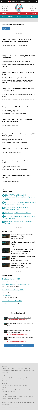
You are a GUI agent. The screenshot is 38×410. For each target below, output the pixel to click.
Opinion (33, 377)
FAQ (8, 391)
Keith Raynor (28, 48)
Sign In (33, 6)
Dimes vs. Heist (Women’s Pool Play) (23, 257)
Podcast (4, 50)
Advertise (8, 368)
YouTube (4, 396)
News (3, 16)
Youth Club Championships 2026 (13, 290)
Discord (5, 8)
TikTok (30, 396)
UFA (11, 385)
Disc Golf (5, 10)
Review (31, 378)
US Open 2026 (6, 295)
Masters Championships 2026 (12, 301)
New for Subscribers (12, 389)
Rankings (10, 16)
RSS (18, 398)
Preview (13, 378)
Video (3, 380)
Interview (20, 377)
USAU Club (12, 281)
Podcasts (18, 16)
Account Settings (28, 389)
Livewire (8, 380)
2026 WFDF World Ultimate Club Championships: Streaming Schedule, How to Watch (20, 197)
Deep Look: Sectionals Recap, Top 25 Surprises (16, 176)
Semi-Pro (4, 13)
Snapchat (4, 398)
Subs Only (33, 16)
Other (3, 378)
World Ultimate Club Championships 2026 (16, 284)
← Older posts (5, 189)
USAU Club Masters (13, 303)
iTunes (14, 398)
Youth (26, 13)
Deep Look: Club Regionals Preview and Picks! (17, 162)
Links (25, 377)
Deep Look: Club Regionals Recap (15, 148)
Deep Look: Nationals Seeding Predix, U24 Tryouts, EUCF (18, 135)
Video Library (5, 372)
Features (4, 377)
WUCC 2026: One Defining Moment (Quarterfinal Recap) (16, 208)
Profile (17, 378)
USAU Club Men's (23, 238)
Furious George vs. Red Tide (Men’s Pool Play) (22, 236)
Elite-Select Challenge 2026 (11, 279)
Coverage (14, 377)
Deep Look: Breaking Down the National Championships (18, 89)
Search (33, 10)
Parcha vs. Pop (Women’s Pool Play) (19, 1)
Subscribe (32, 8)
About (3, 368)
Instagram (15, 396)
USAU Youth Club (13, 292)
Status (33, 370)
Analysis (9, 377)
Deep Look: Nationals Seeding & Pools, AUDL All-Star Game (17, 120)
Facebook (10, 396)
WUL (17, 385)
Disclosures (19, 368)
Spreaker (10, 398)
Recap (27, 378)
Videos (26, 16)
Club (12, 13)
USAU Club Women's (24, 246)
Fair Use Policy (14, 370)
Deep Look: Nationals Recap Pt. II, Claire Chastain (18, 73)
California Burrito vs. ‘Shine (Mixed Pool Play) (21, 265)
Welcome (4, 389)
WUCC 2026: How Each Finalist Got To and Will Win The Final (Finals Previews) (20, 203)
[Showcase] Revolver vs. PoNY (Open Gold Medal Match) (22, 250)
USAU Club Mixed (23, 267)
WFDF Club (12, 286)
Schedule (5, 6)
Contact (13, 368)
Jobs (20, 370)
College (19, 13)
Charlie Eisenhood (16, 48)
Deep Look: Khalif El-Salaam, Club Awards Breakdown (18, 57)
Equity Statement (6, 370)
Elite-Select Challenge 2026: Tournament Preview (18, 222)
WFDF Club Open (23, 253)
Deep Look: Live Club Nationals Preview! (18, 107)
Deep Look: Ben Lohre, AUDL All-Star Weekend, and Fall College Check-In (16, 40)
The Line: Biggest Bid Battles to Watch (18, 213)
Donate (25, 368)
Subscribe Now (19, 345)
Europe (34, 13)
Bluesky (26, 396)
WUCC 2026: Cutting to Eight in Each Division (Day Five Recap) (20, 217)
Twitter (21, 396)
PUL (14, 385)
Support (4, 391)
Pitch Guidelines (26, 370)
